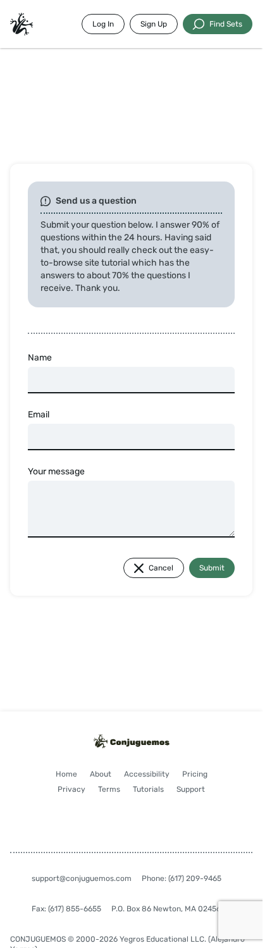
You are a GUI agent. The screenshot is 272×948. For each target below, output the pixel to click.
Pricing (194, 774)
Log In (103, 24)
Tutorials (148, 789)
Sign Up (153, 24)
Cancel (161, 567)
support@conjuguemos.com (82, 878)
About (100, 774)
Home (66, 774)
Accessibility (147, 774)
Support (190, 789)
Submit (212, 567)
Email (38, 414)
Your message (56, 471)
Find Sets (225, 24)
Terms (109, 789)
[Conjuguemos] (21, 24)
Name (40, 357)
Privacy (71, 789)
